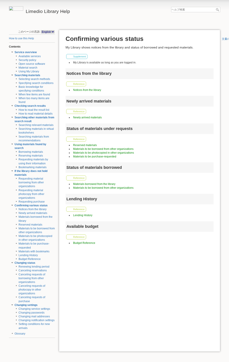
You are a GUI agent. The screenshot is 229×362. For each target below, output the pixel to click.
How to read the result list (34, 109)
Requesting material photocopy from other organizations (31, 194)
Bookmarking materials (33, 167)
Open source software (32, 63)
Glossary (20, 333)
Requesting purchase (32, 201)
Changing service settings (34, 308)
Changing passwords (32, 312)
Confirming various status (31, 205)
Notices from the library (33, 209)
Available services (30, 56)
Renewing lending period (34, 266)
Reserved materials (30, 224)
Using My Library (29, 71)
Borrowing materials (31, 151)
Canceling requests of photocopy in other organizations (32, 289)
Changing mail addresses (34, 316)
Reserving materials (31, 155)
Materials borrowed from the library (94, 184)
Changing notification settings (37, 320)
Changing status (25, 262)
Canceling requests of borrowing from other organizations (32, 278)
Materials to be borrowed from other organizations (103, 149)
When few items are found (34, 94)
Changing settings (26, 305)
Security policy (27, 60)
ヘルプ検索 (218, 9)
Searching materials (27, 75)
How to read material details (36, 113)
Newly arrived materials (33, 213)
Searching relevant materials (36, 125)
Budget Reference (30, 259)
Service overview (26, 52)
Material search (28, 67)
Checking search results (30, 105)
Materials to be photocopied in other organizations (103, 152)
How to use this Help (21, 38)
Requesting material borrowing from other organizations (31, 182)
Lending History (28, 255)
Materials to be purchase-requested (94, 156)
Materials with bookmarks (34, 251)
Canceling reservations (33, 270)
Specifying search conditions (36, 83)
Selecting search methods (34, 79)
